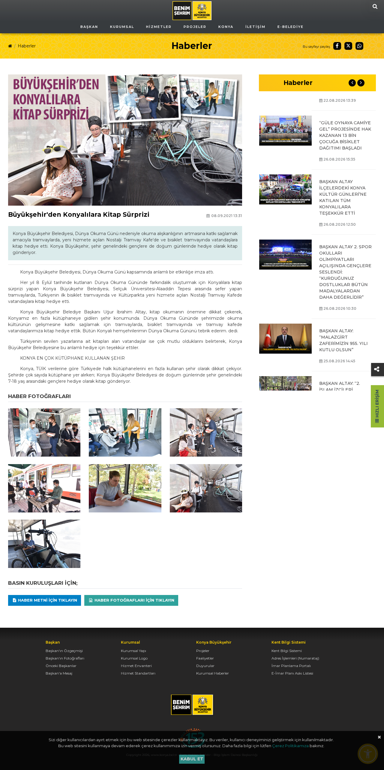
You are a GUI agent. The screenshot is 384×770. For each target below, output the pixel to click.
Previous (352, 82)
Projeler (202, 650)
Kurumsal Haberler (212, 673)
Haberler (27, 46)
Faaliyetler (205, 658)
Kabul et (192, 759)
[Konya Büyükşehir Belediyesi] (192, 10)
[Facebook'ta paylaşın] (337, 46)
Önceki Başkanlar (61, 665)
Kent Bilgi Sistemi (287, 650)
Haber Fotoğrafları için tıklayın (133, 600)
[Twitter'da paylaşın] (348, 46)
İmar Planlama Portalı (291, 665)
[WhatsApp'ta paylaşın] (359, 46)
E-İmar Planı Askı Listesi (292, 673)
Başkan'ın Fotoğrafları (65, 658)
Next (360, 82)
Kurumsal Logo (134, 658)
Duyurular (205, 665)
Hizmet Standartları (138, 673)
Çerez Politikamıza (290, 745)
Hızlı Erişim (377, 404)
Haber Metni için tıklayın (47, 600)
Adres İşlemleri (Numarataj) (295, 658)
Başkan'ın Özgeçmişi (64, 650)
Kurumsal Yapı (133, 650)
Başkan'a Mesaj (59, 673)
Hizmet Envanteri (136, 665)
